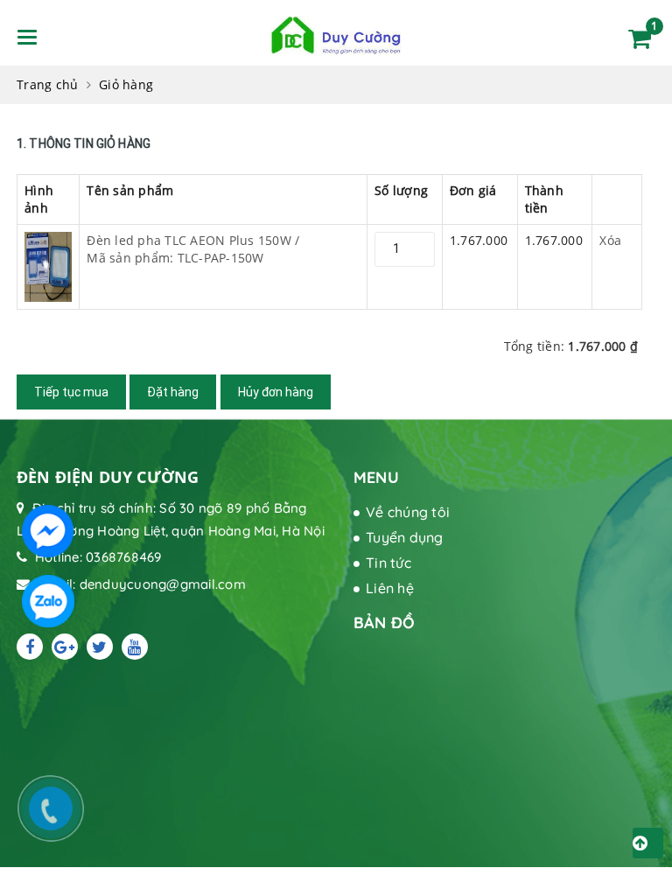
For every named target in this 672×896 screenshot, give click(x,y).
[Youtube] (135, 647)
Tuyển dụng (405, 537)
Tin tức (388, 562)
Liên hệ (390, 588)
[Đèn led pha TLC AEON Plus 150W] (48, 265)
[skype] (100, 647)
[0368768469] (59, 817)
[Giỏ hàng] (639, 39)
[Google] (65, 647)
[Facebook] (30, 647)
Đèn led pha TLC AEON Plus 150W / (193, 249)
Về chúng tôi (408, 512)
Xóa (610, 240)
